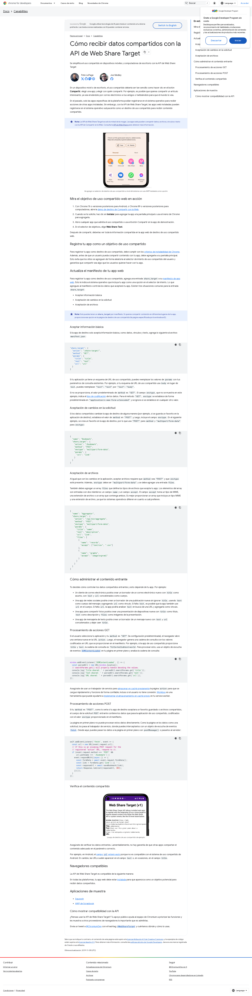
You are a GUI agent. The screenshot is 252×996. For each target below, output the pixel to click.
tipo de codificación (96, 396)
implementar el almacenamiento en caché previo (127, 696)
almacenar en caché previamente (134, 688)
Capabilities (21, 11)
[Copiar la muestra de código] (180, 345)
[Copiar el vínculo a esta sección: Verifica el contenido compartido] (112, 786)
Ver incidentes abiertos (12, 971)
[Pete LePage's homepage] (93, 79)
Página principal (76, 36)
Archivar (89, 975)
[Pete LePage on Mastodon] (89, 79)
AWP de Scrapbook (84, 903)
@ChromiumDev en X (178, 967)
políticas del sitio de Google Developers (146, 942)
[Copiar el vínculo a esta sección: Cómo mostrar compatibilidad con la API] (121, 911)
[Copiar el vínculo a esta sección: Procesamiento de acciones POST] (113, 704)
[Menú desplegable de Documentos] (55, 3)
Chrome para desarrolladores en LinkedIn (186, 975)
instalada (121, 879)
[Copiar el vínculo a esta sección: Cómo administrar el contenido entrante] (130, 579)
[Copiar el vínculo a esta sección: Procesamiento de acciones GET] (112, 630)
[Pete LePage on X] (82, 79)
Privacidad (20, 990)
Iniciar (238, 40)
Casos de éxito (67, 3)
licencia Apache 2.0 (87, 942)
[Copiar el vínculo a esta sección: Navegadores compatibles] (110, 866)
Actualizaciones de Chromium (98, 967)
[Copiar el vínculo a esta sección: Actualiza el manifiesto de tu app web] (126, 271)
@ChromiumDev (94, 926)
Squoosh (79, 899)
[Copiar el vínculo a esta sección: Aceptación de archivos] (101, 473)
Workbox (161, 692)
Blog (81, 3)
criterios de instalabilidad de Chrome (161, 252)
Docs (6, 11)
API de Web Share (120, 125)
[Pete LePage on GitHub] (86, 79)
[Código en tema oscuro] (176, 345)
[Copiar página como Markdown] (144, 52)
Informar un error (10, 967)
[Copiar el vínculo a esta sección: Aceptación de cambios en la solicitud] (118, 408)
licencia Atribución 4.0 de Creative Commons (145, 939)
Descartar (216, 40)
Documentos (46, 3)
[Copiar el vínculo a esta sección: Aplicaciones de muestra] (108, 891)
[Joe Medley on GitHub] (111, 79)
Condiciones (8, 990)
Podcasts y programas (95, 979)
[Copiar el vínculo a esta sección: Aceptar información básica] (106, 327)
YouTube (172, 971)
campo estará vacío (108, 854)
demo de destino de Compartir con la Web (118, 209)
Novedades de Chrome (98, 3)
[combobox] (197, 3)
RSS (170, 979)
